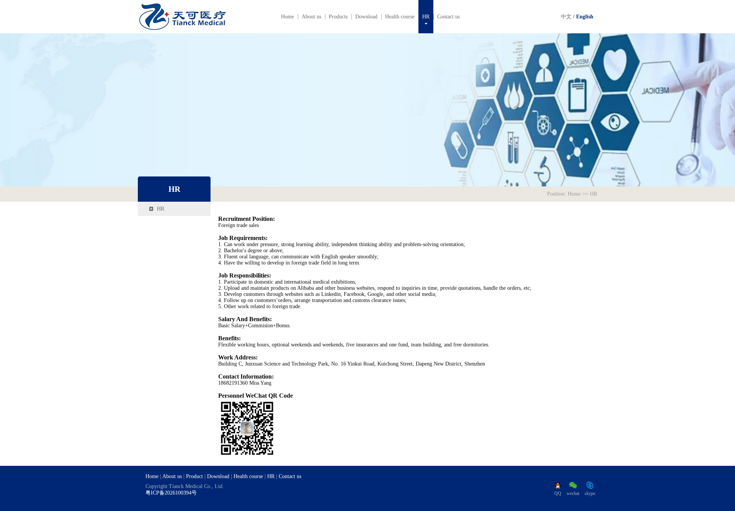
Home (287, 17)
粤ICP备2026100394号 (171, 493)
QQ (557, 493)
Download (366, 17)
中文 (566, 17)
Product (194, 476)
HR (426, 17)
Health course (400, 17)
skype (590, 493)
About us (311, 17)
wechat (573, 493)
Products (338, 17)
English (584, 17)
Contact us (448, 17)
